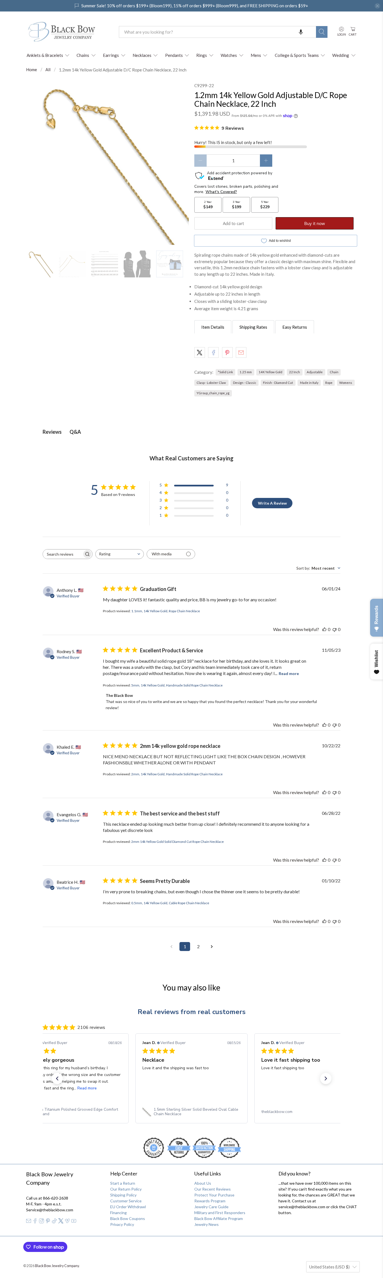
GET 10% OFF (191, 691)
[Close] (269, 580)
